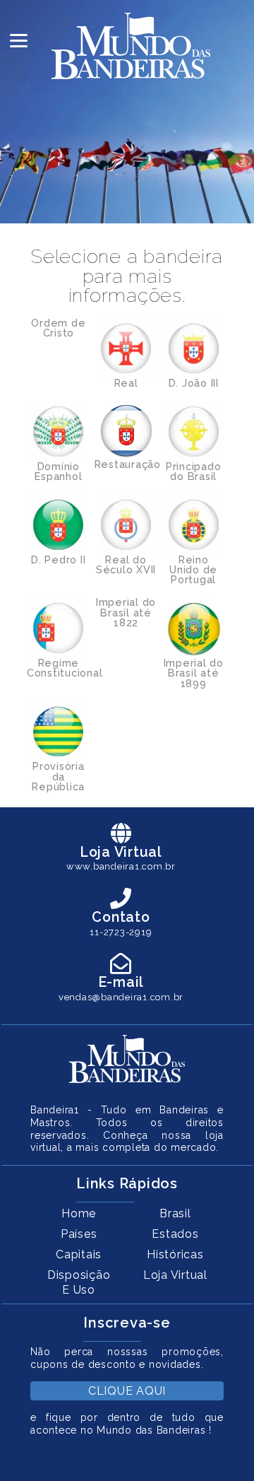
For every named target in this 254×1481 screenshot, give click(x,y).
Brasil (175, 1213)
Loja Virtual (175, 1275)
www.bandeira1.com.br (121, 866)
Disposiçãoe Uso (79, 1282)
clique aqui (127, 1391)
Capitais (79, 1254)
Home (78, 1213)
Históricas (175, 1254)
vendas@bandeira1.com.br (121, 997)
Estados (175, 1234)
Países (79, 1234)
